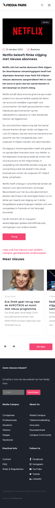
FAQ (5, 464)
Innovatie (34, 425)
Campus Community (40, 435)
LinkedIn (36, 479)
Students (7, 425)
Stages (6, 435)
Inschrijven (33, 392)
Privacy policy (18, 491)
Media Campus (37, 415)
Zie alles (41, 347)
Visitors (6, 430)
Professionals (10, 420)
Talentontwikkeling (40, 420)
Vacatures (8, 440)
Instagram (37, 464)
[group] (23, 302)
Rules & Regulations (13, 469)
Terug (14, 236)
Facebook (37, 459)
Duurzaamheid (37, 430)
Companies (9, 415)
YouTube (37, 469)
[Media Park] (15, 5)
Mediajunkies (17, 498)
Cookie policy (7, 491)
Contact (7, 459)
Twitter (36, 474)
